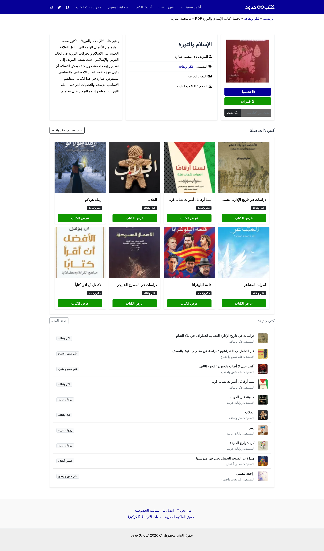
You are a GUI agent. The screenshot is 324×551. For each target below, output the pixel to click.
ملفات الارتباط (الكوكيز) (145, 517)
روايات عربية (65, 399)
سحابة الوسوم (118, 7)
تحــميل (246, 92)
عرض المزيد (59, 320)
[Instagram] (51, 7)
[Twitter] (59, 7)
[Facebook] (67, 7)
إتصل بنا (168, 510)
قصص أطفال (65, 460)
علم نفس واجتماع (67, 353)
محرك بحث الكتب (88, 7)
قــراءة (246, 101)
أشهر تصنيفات (191, 7)
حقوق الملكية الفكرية (180, 517)
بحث (231, 113)
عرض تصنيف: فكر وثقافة (67, 130)
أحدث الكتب (143, 7)
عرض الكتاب (244, 218)
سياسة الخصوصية (146, 510)
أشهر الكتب (166, 7)
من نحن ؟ (184, 510)
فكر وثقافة (251, 18)
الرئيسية (268, 18)
